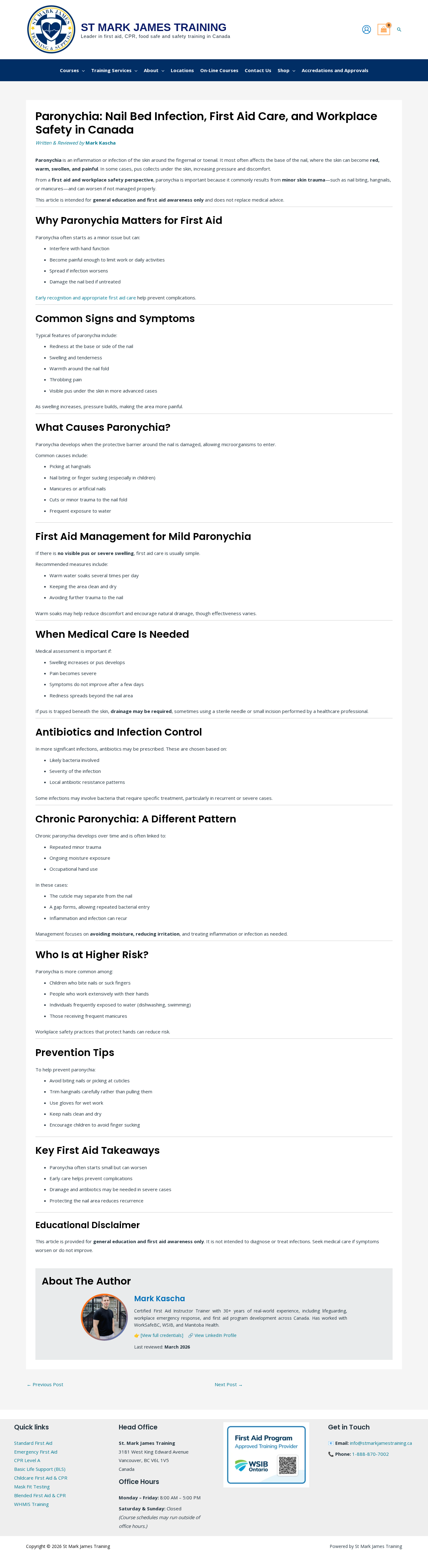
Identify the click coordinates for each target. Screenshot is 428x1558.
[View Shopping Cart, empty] (384, 29)
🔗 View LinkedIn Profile (212, 1335)
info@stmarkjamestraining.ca (381, 1443)
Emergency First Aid (35, 1452)
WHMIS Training (31, 1504)
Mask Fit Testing (32, 1486)
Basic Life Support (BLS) (39, 1469)
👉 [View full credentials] (158, 1335)
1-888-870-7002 (370, 1454)
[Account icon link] (366, 29)
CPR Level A (27, 1460)
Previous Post (45, 1384)
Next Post (229, 1384)
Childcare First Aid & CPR (40, 1478)
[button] (399, 29)
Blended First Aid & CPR (40, 1495)
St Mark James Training (154, 27)
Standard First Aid (33, 1443)
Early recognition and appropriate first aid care (85, 297)
